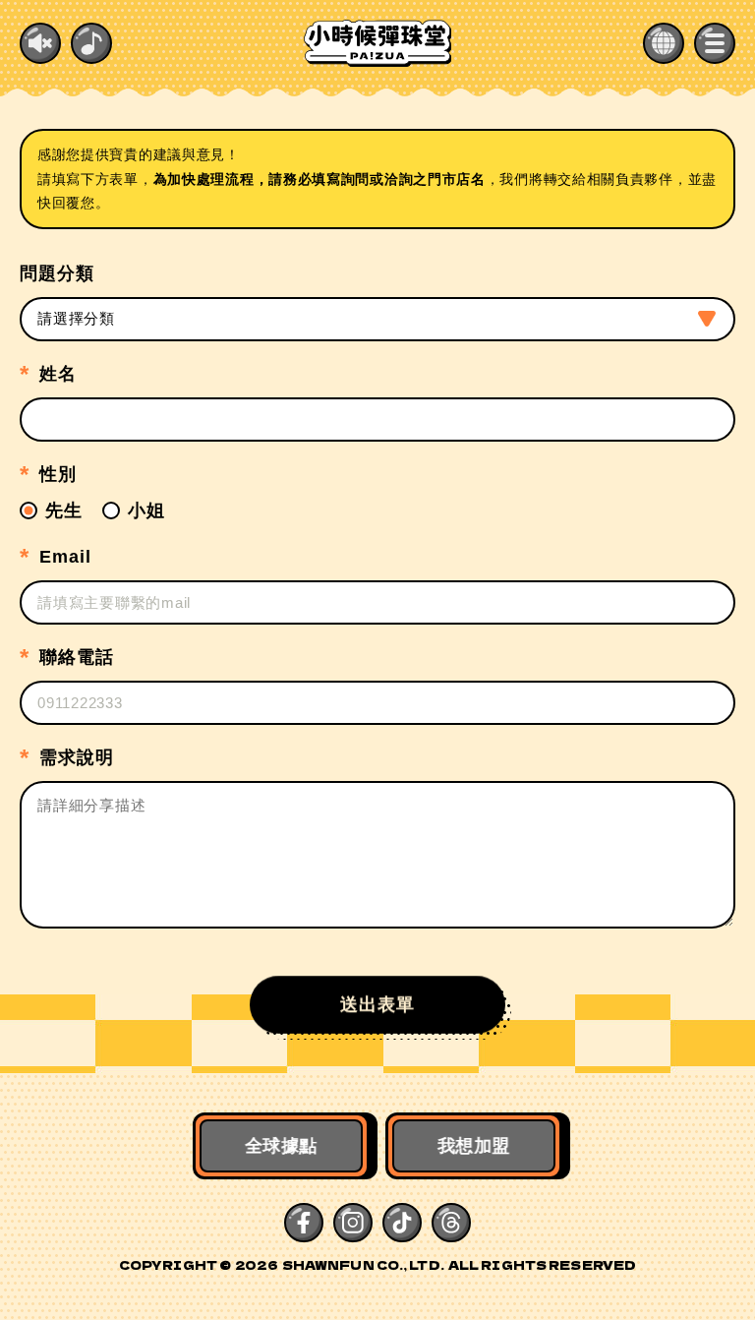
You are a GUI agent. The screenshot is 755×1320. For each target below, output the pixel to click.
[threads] (451, 1222)
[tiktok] (402, 1222)
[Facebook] (303, 1222)
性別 (58, 474)
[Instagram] (353, 1222)
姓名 (58, 374)
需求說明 (76, 757)
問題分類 (57, 273)
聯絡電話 (76, 657)
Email (65, 557)
